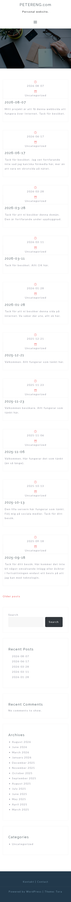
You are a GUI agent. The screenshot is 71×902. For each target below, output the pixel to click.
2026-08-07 (15, 102)
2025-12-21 (14, 355)
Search (13, 614)
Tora (59, 891)
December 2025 (23, 762)
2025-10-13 (15, 502)
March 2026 (20, 752)
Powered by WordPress (25, 891)
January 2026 (21, 757)
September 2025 (24, 778)
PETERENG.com (35, 5)
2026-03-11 (15, 258)
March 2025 (20, 809)
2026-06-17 (15, 153)
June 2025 (19, 793)
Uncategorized (35, 95)
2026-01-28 (15, 305)
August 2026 (21, 741)
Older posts (11, 596)
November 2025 (23, 767)
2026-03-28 (15, 208)
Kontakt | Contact (35, 881)
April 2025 (19, 804)
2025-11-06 (15, 452)
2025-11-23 (14, 401)
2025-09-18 (15, 557)
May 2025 (19, 799)
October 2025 (22, 773)
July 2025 (19, 788)
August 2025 (21, 783)
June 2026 (19, 747)
